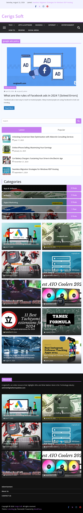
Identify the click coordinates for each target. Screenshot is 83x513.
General (7, 216)
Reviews (21, 30)
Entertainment (67, 25)
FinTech (7, 209)
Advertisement (7, 487)
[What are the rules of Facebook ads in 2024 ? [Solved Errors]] (41, 66)
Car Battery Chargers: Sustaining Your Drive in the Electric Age (37, 158)
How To (12, 30)
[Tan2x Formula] (61, 321)
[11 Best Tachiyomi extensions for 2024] (21, 321)
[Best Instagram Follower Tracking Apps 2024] (61, 350)
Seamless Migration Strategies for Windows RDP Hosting (53, 2)
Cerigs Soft (13, 16)
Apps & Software (25, 25)
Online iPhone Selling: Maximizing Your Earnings (32, 148)
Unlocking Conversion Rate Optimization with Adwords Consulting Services (42, 137)
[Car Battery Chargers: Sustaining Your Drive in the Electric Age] (21, 264)
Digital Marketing (10, 87)
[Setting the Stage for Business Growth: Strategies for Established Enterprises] (21, 350)
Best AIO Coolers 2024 (53, 301)
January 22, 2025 (20, 151)
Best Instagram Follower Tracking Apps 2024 (60, 356)
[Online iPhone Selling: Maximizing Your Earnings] (61, 236)
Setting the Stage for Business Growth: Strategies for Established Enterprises (19, 356)
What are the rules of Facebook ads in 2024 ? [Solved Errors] (41, 95)
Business (39, 25)
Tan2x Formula (50, 329)
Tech (11, 25)
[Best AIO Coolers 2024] (61, 293)
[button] (14, 25)
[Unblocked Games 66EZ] (21, 293)
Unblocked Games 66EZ (13, 301)
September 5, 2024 (21, 172)
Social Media (33, 30)
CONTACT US (6, 496)
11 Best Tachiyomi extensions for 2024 (19, 329)
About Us (5, 491)
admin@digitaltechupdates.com (13, 388)
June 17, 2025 (19, 140)
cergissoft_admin (22, 91)
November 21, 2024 (21, 162)
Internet (52, 25)
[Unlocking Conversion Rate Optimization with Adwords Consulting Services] (21, 236)
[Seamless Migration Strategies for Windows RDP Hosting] (61, 264)
